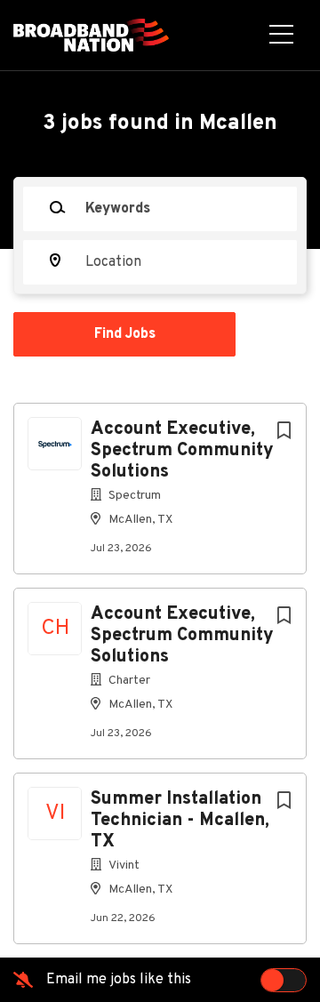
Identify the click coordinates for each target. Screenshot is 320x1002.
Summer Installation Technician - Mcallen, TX (180, 821)
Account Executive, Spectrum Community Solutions (182, 451)
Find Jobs (125, 334)
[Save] (283, 431)
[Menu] (281, 35)
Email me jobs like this (118, 980)
